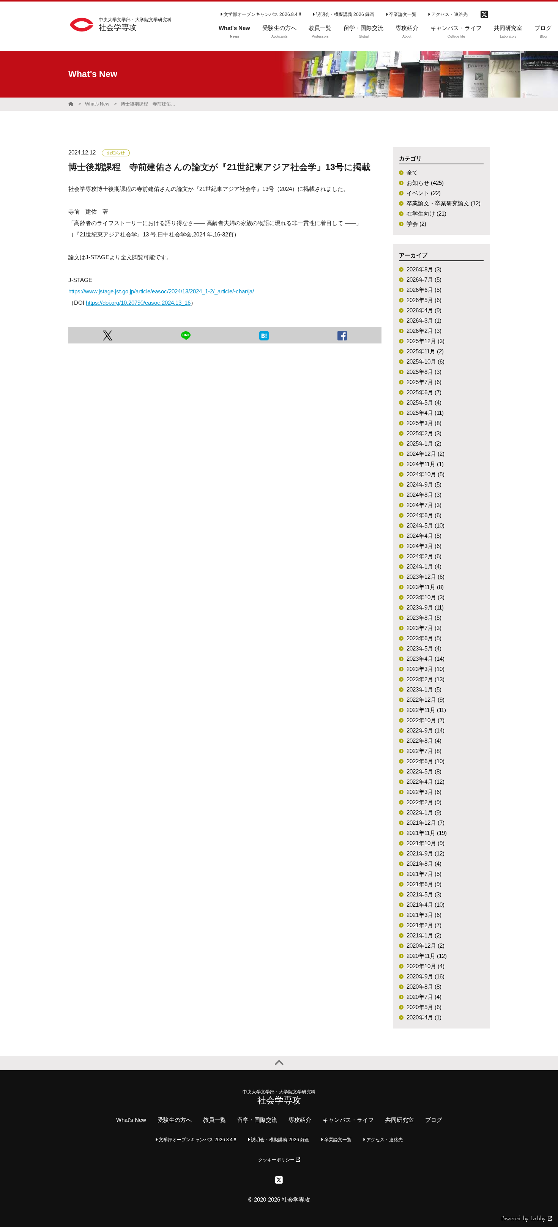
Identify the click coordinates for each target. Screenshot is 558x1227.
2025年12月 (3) (426, 341)
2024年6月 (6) (424, 515)
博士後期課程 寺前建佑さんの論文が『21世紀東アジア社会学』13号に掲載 (149, 104)
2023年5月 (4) (424, 648)
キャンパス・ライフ (348, 1120)
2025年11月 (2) (425, 351)
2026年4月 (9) (424, 310)
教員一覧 (214, 1120)
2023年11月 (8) (425, 587)
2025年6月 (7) (424, 392)
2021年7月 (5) (424, 874)
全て (412, 172)
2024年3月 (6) (424, 546)
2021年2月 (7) (424, 925)
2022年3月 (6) (424, 792)
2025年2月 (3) (424, 433)
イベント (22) (424, 193)
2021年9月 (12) (426, 853)
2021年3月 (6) (424, 915)
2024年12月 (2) (426, 453)
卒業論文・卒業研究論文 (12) (444, 203)
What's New (97, 104)
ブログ (433, 1120)
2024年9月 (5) (424, 484)
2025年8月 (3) (424, 372)
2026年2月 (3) (424, 331)
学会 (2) (416, 224)
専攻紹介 (299, 1120)
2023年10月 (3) (426, 597)
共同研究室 (399, 1120)
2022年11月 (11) (426, 710)
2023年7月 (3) (424, 628)
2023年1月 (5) (424, 689)
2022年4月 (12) (426, 781)
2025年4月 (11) (425, 413)
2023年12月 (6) (426, 576)
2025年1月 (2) (424, 443)
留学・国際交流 (257, 1120)
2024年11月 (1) (425, 464)
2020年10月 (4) (426, 966)
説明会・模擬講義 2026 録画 (344, 14)
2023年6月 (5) (424, 638)
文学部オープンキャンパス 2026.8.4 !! (261, 14)
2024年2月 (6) (424, 556)
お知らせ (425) (425, 183)
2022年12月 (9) (426, 699)
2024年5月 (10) (426, 525)
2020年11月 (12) (427, 956)
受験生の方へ (175, 1120)
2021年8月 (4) (424, 863)
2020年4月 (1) (424, 1017)
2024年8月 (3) (424, 494)
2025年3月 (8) (424, 423)
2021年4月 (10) (426, 904)
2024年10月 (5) (426, 474)
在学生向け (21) (426, 213)
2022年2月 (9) (424, 802)
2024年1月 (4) (424, 566)
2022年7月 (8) (424, 751)
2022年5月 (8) (424, 771)
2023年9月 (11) (425, 607)
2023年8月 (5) (424, 617)
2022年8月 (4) (424, 740)
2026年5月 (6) (424, 300)
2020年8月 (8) (424, 986)
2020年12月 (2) (426, 945)
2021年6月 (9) (424, 884)
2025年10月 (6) (426, 361)
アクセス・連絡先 (449, 14)
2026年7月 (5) (424, 279)
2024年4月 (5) (424, 535)
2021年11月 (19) (427, 833)
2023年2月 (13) (426, 679)
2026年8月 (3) (424, 269)
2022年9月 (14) (426, 730)
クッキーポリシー (277, 1159)
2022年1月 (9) (424, 812)
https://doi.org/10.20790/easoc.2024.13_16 (138, 302)
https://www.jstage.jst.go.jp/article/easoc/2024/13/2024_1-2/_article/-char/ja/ (161, 291)
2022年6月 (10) (426, 761)
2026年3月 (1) (424, 320)
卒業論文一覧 (402, 14)
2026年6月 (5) (424, 290)
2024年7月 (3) (424, 505)
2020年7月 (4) (424, 997)
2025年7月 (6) (424, 382)
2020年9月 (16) (426, 976)
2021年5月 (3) (424, 894)
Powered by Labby (524, 1219)
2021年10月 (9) (426, 843)
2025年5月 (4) (424, 402)
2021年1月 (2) (424, 935)
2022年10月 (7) (426, 720)
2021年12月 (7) (426, 822)
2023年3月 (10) (426, 669)
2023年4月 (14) (426, 658)
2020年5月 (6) (424, 1007)
